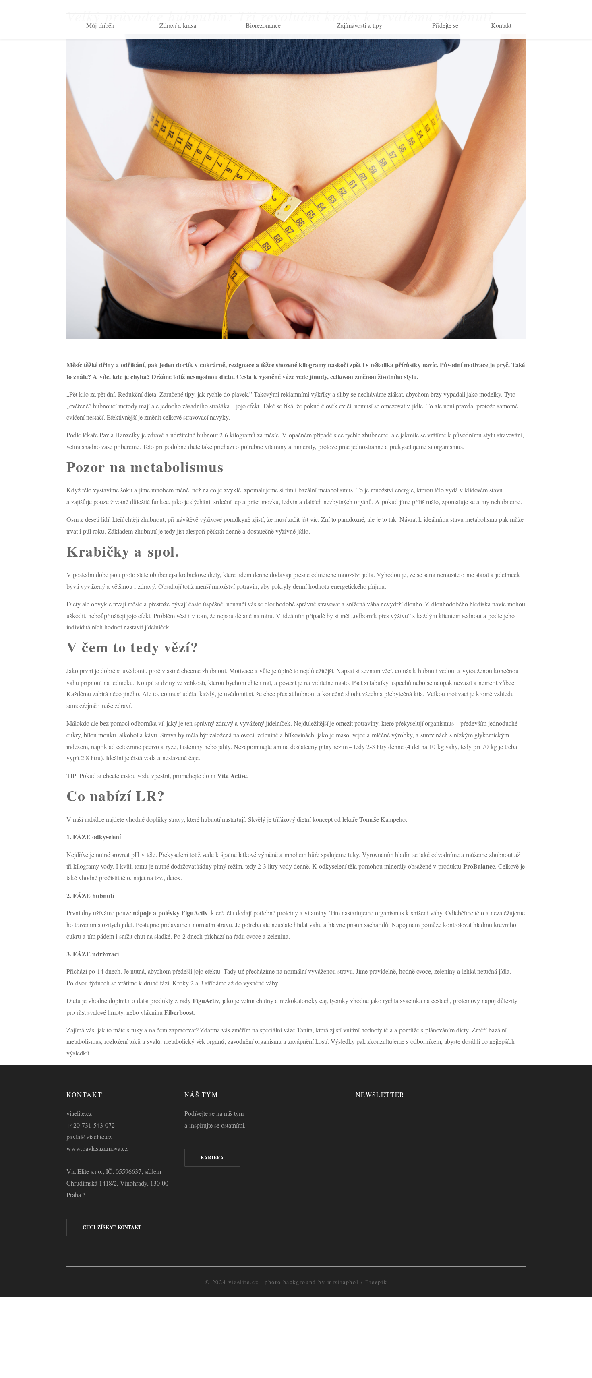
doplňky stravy (165, 819)
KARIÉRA (212, 1157)
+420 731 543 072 (90, 1125)
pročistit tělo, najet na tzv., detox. (141, 877)
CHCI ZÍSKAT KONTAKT (112, 1227)
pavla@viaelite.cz (89, 1136)
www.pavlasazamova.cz (97, 1148)
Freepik (376, 1282)
